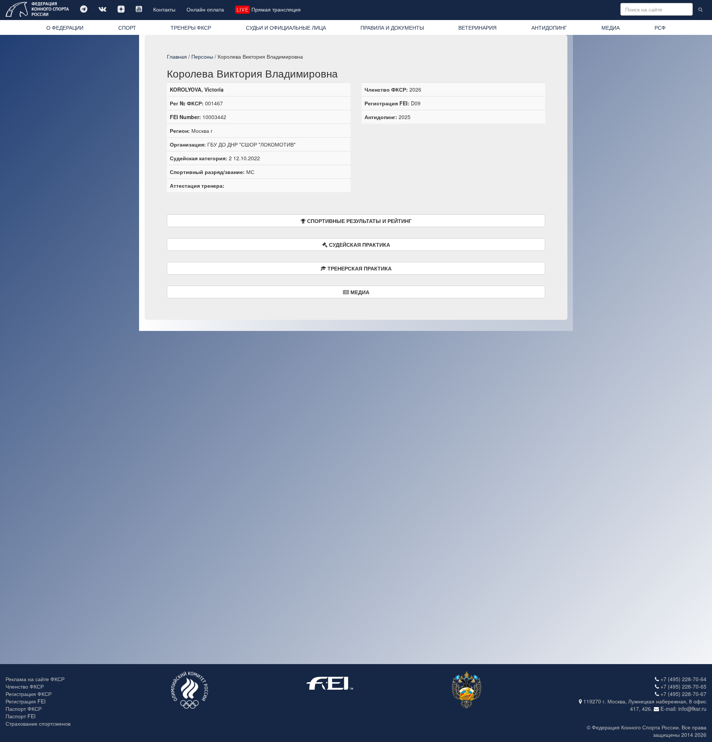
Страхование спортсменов (38, 723)
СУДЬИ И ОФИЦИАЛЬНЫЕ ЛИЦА (286, 27)
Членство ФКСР (25, 686)
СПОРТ (127, 27)
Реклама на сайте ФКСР (35, 679)
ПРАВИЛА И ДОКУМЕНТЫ (392, 27)
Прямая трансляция (268, 9)
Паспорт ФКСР (24, 708)
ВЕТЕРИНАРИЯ (477, 27)
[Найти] (700, 9)
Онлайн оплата (205, 9)
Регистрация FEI (26, 701)
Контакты (164, 9)
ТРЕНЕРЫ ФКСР (191, 27)
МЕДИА (610, 27)
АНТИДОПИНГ (549, 27)
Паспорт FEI (21, 716)
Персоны (202, 56)
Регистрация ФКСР (29, 693)
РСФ (660, 27)
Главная (177, 56)
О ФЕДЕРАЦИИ (64, 27)
